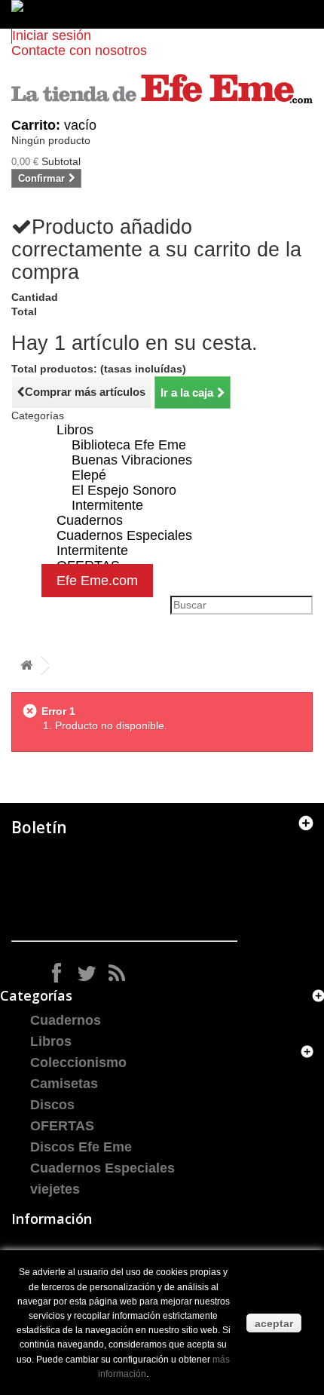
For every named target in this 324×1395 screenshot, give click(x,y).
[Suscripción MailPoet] (124, 897)
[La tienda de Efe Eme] (162, 88)
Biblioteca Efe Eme (129, 444)
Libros (75, 429)
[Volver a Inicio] (26, 666)
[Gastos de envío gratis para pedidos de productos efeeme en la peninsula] (162, 14)
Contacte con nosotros (79, 50)
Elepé (89, 475)
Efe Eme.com (97, 580)
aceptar (274, 1323)
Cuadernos (65, 1020)
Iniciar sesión (51, 35)
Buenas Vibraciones (132, 460)
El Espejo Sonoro (124, 490)
